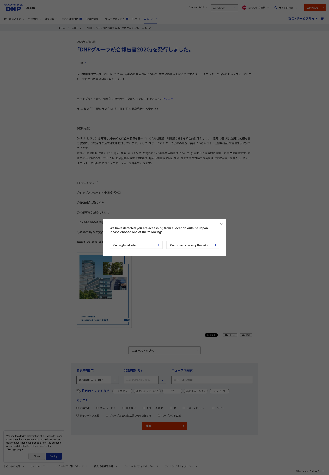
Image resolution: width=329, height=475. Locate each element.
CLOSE (221, 224)
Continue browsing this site (189, 245)
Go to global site (124, 245)
